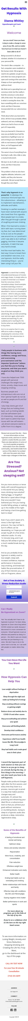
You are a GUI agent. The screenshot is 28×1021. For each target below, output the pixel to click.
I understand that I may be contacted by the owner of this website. (14, 591)
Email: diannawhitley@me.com (14, 1001)
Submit (14, 597)
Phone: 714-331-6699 (14, 1000)
